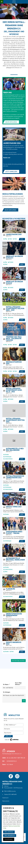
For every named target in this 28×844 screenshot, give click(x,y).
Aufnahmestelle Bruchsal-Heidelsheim (15, 559)
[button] (1, 1)
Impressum (5, 797)
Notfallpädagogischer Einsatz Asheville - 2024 (14, 390)
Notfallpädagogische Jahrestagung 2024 (15, 477)
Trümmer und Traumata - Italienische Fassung (14, 338)
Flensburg (10, 589)
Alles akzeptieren (10, 835)
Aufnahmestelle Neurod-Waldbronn (15, 449)
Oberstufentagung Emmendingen (14, 614)
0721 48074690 (12, 794)
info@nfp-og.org (11, 791)
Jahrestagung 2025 (14, 234)
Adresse (6, 786)
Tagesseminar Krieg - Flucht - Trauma (14, 532)
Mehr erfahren (11, 122)
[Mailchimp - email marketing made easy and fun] (12, 740)
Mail (5, 791)
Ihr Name (6, 684)
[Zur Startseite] (14, 2)
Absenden (25, 701)
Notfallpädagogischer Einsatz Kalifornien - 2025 (15, 308)
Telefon (6, 794)
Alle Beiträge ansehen (18, 660)
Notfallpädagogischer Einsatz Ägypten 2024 (15, 420)
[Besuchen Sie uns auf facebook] (11, 776)
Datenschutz (5, 801)
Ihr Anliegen (6, 692)
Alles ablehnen (9, 832)
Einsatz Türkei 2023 (14, 507)
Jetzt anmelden (11, 171)
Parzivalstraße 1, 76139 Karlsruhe (13, 788)
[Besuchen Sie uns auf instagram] (17, 776)
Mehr (21, 239)
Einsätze (11, 262)
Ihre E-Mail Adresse (18, 683)
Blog (6, 238)
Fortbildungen (8, 456)
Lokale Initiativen (8, 458)
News (10, 238)
